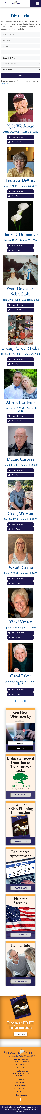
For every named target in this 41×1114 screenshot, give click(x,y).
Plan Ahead (20, 1092)
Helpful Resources (20, 1095)
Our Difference (20, 1083)
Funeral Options (20, 1086)
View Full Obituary (17, 137)
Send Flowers (16, 142)
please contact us (8, 84)
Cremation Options (20, 1089)
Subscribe (20, 748)
